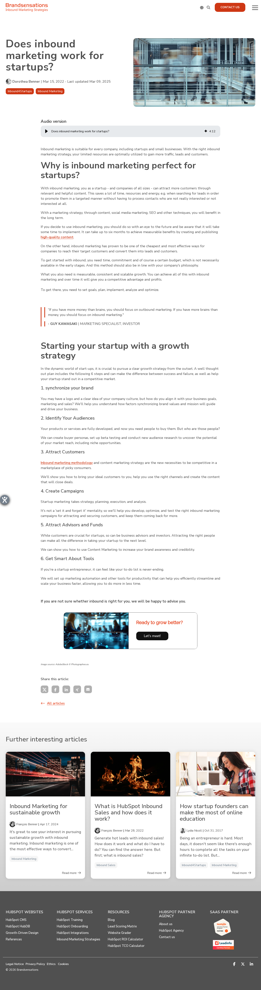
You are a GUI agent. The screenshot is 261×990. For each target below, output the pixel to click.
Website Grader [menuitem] (119, 933)
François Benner (26, 824)
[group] (130, 131)
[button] (255, 7)
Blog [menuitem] (111, 920)
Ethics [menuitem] (51, 964)
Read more (69, 873)
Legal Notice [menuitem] (15, 964)
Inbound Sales (105, 865)
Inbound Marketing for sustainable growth (38, 809)
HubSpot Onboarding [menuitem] (72, 926)
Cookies (63, 964)
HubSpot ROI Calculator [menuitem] (125, 939)
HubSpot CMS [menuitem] (16, 920)
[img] (205, 131)
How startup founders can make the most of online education (214, 812)
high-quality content (57, 237)
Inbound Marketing (50, 91)
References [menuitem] (14, 939)
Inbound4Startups (20, 91)
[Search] (208, 7)
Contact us (230, 7)
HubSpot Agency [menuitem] (171, 931)
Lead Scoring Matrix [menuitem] (122, 926)
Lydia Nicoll (194, 830)
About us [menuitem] (165, 924)
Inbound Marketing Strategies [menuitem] (78, 939)
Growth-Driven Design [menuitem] (22, 933)
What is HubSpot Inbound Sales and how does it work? (128, 812)
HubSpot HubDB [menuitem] (18, 926)
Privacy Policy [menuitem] (35, 964)
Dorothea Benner (26, 81)
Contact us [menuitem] (167, 937)
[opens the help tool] (4, 499)
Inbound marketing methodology (67, 462)
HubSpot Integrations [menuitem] (73, 933)
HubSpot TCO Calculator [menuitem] (126, 946)
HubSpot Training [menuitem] (70, 920)
